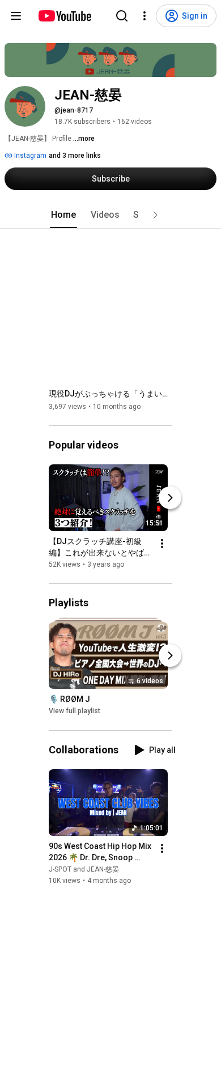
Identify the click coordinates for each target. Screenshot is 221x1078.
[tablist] (110, 214)
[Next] (170, 497)
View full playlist (74, 711)
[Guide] (16, 16)
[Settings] (144, 16)
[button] (155, 214)
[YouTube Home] (64, 16)
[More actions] (162, 543)
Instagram (29, 155)
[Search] (122, 16)
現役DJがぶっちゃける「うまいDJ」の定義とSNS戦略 (111, 393)
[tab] (63, 214)
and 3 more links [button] (75, 155)
